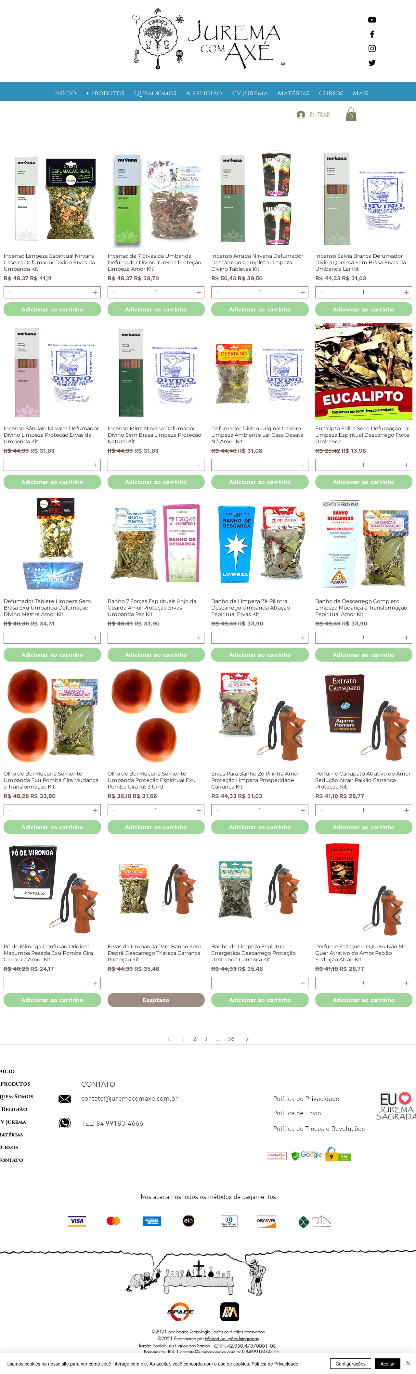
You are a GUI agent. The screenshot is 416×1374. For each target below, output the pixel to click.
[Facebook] (372, 34)
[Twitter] (372, 63)
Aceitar (388, 1363)
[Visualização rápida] (52, 199)
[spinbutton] (52, 292)
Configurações (351, 1363)
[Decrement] (9, 292)
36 (231, 1038)
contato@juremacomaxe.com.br (129, 1098)
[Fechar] (408, 1363)
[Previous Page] (169, 1038)
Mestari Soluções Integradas (232, 1338)
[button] (105, 93)
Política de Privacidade (275, 1363)
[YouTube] (372, 20)
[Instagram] (372, 48)
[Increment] (96, 292)
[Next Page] (247, 1038)
